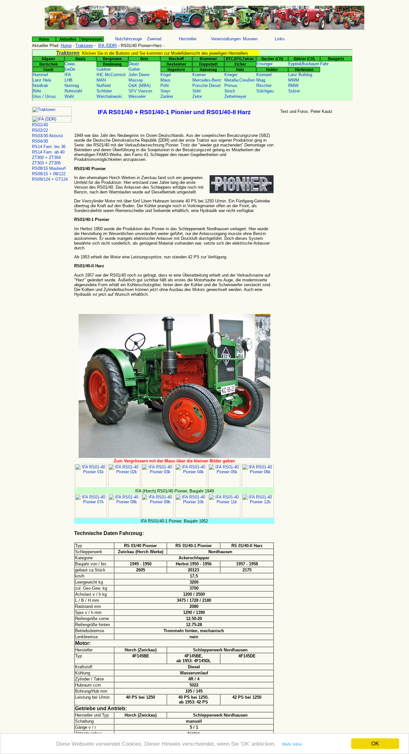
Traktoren (84, 45)
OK (375, 744)
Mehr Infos (292, 744)
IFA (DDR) (107, 45)
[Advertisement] (327, 166)
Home (66, 45)
